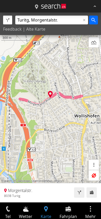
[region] (50, 107)
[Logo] (53, 6)
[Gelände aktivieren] (94, 42)
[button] (50, 94)
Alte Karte (35, 29)
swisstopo (24, 181)
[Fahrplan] (91, 192)
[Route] (79, 192)
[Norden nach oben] (94, 55)
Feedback (12, 29)
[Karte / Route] (36, 7)
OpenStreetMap (42, 181)
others (58, 181)
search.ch (10, 181)
